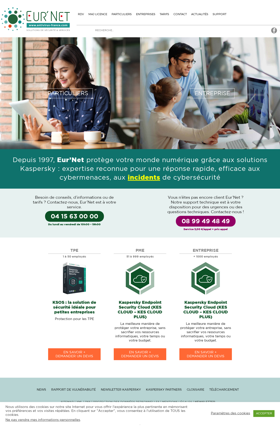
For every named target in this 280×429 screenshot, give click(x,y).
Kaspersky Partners (164, 389)
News (41, 389)
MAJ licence (97, 14)
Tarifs (164, 14)
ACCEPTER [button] (264, 413)
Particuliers (122, 14)
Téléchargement (224, 389)
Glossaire (195, 389)
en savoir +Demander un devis (74, 354)
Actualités (199, 14)
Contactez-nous (62, 202)
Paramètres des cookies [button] (230, 413)
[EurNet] (274, 33)
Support (219, 14)
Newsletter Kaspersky (121, 389)
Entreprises (145, 14)
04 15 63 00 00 (74, 217)
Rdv (81, 14)
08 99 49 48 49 (206, 221)
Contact (180, 14)
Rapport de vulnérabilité (73, 389)
